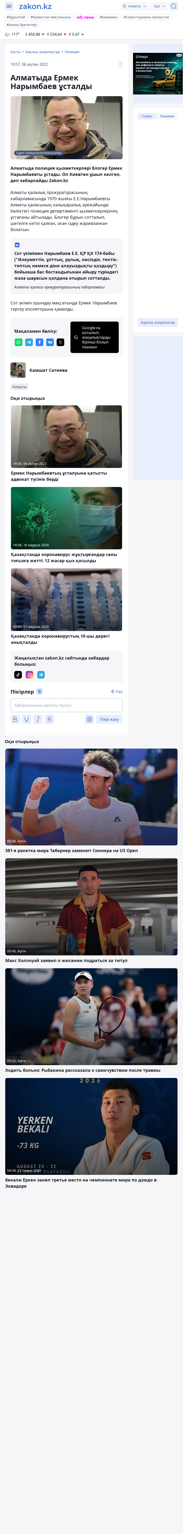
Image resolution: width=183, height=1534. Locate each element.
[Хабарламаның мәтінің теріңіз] (66, 705)
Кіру (119, 691)
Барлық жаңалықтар (42, 52)
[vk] (50, 342)
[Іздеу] (173, 6)
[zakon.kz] (35, 6)
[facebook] (39, 342)
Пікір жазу (109, 719)
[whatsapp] (18, 342)
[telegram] (29, 342)
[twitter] (60, 342)
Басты (15, 52)
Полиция (72, 52)
